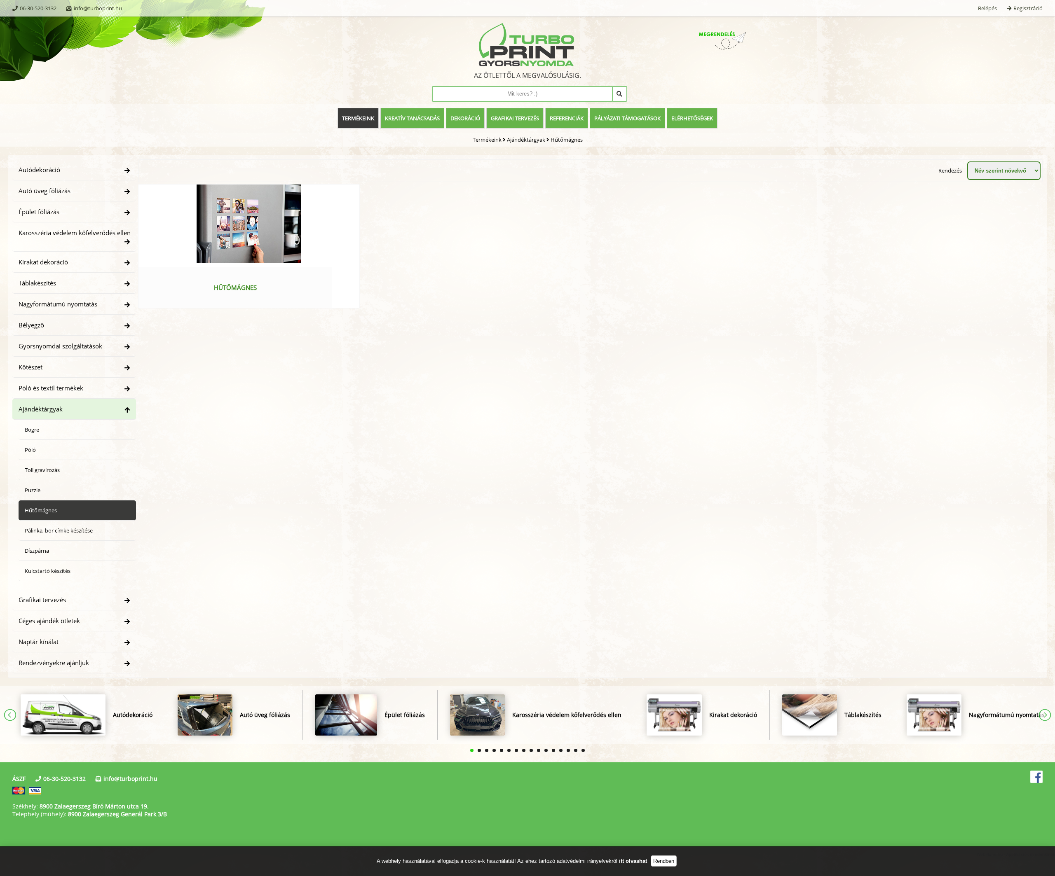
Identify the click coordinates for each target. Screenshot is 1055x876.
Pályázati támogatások (627, 118)
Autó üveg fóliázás (44, 191)
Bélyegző (31, 325)
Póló (30, 449)
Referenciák (567, 118)
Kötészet (30, 367)
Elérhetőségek (692, 118)
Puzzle (32, 490)
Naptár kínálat (39, 642)
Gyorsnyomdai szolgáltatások (60, 346)
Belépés (987, 8)
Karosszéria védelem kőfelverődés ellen (75, 233)
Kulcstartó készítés (47, 571)
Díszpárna (37, 550)
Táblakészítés (37, 283)
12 (553, 750)
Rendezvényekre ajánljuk (54, 663)
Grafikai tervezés (515, 118)
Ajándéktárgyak (526, 139)
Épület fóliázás (39, 212)
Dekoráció (465, 118)
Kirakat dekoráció (43, 262)
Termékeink (358, 118)
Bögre (32, 429)
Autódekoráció (39, 170)
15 (575, 750)
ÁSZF (19, 779)
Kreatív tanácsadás (412, 118)
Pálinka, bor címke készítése (59, 530)
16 (583, 750)
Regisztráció (1028, 8)
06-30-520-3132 (38, 8)
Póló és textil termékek (51, 388)
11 (546, 750)
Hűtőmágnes (567, 139)
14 (568, 750)
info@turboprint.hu (98, 8)
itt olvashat (633, 861)
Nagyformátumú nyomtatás (58, 304)
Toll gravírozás (42, 470)
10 (538, 750)
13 (561, 750)
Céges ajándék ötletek (49, 621)
